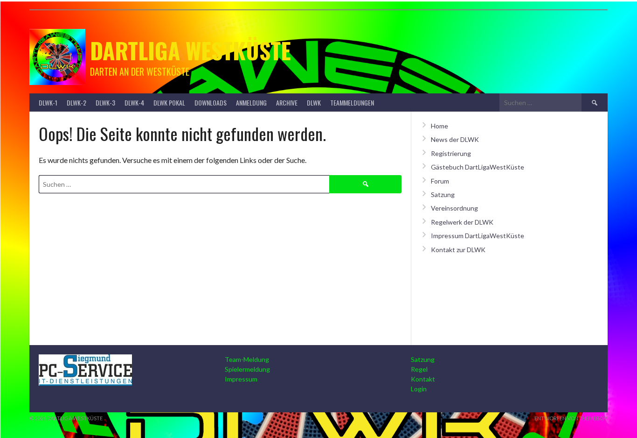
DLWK (314, 102)
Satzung (443, 194)
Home (439, 126)
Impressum (241, 379)
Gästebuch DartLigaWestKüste (477, 167)
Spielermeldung (247, 369)
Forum (440, 181)
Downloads (210, 102)
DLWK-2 (76, 102)
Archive (287, 102)
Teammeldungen (352, 102)
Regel (419, 369)
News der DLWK (455, 139)
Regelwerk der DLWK (462, 222)
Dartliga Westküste (190, 50)
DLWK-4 (134, 102)
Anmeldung (251, 102)
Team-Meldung (247, 359)
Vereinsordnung (454, 208)
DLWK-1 (48, 102)
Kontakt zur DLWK (458, 250)
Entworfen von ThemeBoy (571, 418)
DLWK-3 (105, 102)
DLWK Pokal (169, 102)
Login (419, 389)
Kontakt (423, 379)
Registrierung (451, 153)
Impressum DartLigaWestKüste (477, 236)
